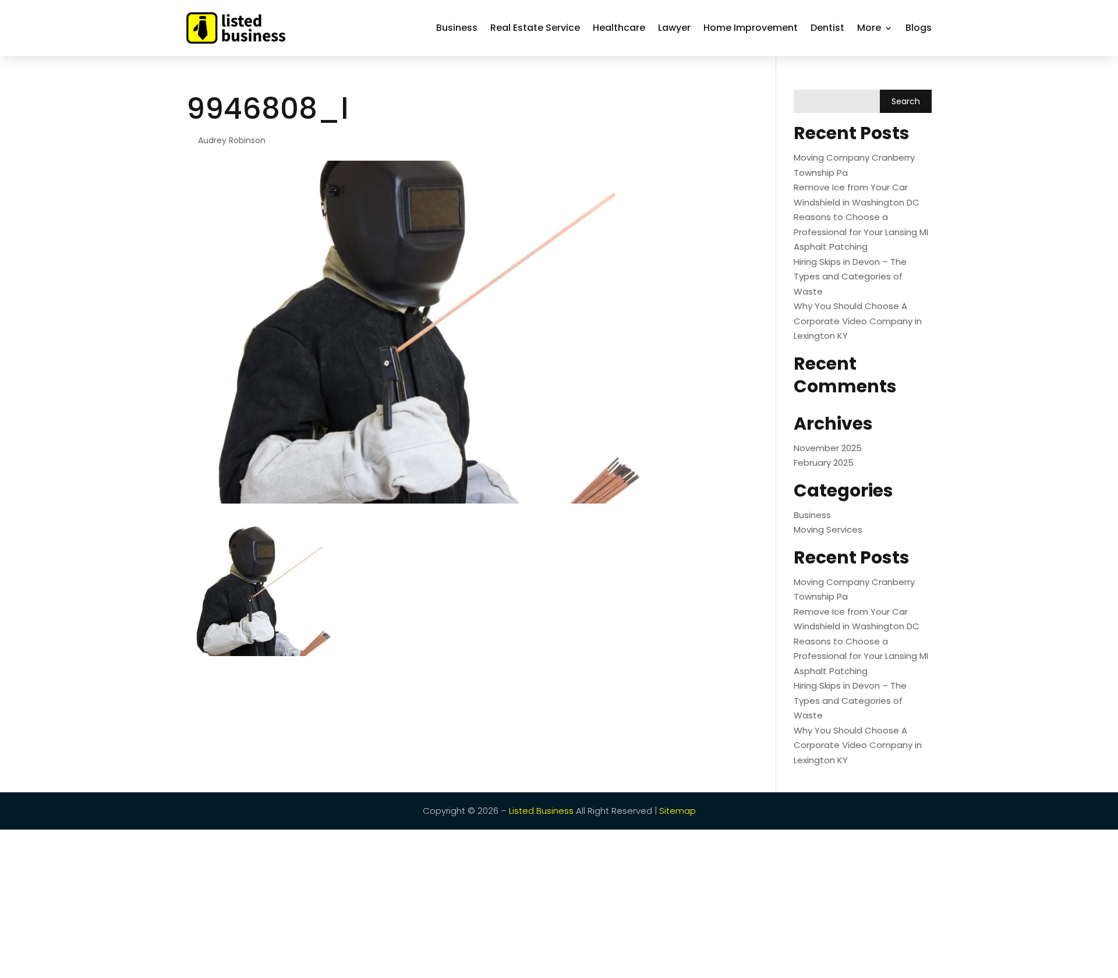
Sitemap (677, 811)
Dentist (827, 27)
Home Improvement (750, 27)
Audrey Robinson (232, 140)
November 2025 (828, 448)
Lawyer (674, 27)
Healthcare (619, 27)
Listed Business (541, 811)
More (869, 27)
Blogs (918, 27)
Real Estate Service (535, 27)
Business (456, 27)
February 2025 (824, 462)
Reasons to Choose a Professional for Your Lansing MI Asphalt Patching (861, 232)
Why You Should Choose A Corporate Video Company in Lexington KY (858, 321)
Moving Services (828, 529)
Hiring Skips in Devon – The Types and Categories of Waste (850, 276)
